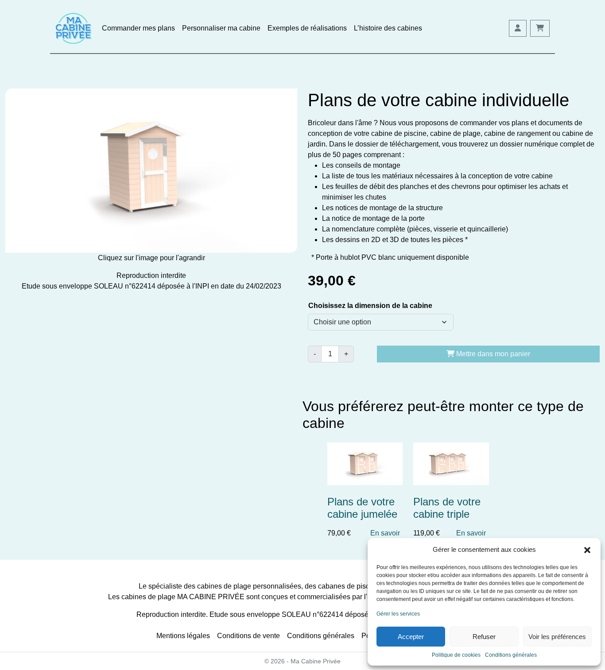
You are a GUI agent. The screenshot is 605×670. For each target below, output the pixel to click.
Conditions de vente (248, 635)
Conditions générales (511, 655)
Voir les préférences (557, 636)
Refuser (484, 636)
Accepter (411, 636)
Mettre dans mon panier (492, 354)
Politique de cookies (456, 655)
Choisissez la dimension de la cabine (370, 305)
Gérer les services (398, 614)
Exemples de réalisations (307, 28)
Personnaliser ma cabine (221, 28)
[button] (587, 549)
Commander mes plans (138, 28)
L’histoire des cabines (388, 28)
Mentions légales (183, 635)
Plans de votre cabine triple (447, 508)
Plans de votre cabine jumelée (362, 508)
